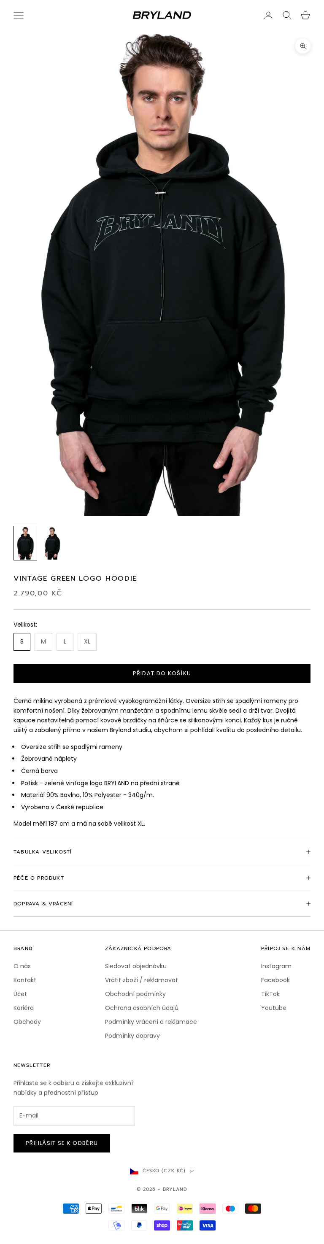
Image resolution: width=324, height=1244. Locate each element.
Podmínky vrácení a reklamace (151, 1022)
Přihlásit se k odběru (62, 1143)
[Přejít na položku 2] (52, 543)
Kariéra (24, 1008)
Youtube (273, 1008)
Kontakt (25, 980)
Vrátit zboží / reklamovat (141, 980)
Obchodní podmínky (135, 994)
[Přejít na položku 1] (25, 543)
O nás (22, 966)
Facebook (275, 980)
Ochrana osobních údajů (141, 1008)
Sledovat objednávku (136, 966)
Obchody (27, 1022)
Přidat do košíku (162, 673)
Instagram (276, 966)
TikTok (270, 994)
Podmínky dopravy (132, 1035)
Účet (20, 994)
